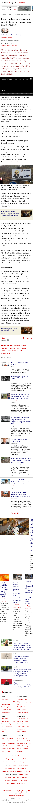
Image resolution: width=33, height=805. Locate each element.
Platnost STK (21, 751)
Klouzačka (23, 768)
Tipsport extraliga (6, 724)
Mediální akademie (11, 792)
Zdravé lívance (21, 724)
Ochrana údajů (10, 793)
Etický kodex (22, 792)
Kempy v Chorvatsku (7, 738)
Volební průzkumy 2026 (8, 701)
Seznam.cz (22, 2)
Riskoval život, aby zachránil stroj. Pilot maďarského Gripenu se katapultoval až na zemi (21, 420)
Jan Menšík (4, 35)
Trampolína (8, 768)
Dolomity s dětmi (6, 751)
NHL (2, 731)
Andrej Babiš (4, 348)
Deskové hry (16, 780)
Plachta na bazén (23, 765)
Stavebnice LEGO (10, 777)
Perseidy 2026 (22, 759)
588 (18, 40)
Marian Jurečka (5, 353)
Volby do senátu (6, 709)
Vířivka (28, 771)
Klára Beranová (12, 35)
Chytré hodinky (10, 783)
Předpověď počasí (11, 759)
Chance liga (4, 718)
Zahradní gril (20, 771)
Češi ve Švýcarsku (6, 746)
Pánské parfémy (21, 783)
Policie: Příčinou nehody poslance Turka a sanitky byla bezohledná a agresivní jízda (17, 592)
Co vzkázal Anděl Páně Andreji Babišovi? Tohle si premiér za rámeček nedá (20, 482)
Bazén (14, 765)
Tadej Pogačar (21, 707)
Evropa (13, 426)
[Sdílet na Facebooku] (8, 340)
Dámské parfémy (22, 777)
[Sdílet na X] (11, 340)
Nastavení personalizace (16, 795)
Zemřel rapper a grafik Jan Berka (20, 377)
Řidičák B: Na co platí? (24, 746)
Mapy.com (21, 756)
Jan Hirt (19, 704)
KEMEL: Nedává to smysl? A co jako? (20, 363)
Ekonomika (14, 443)
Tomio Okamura (21, 348)
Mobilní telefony (23, 774)
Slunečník (16, 768)
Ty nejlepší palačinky (23, 718)
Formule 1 (4, 729)
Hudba (12, 381)
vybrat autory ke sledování (7, 37)
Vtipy (12, 366)
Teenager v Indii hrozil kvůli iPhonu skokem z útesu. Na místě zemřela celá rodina (20, 396)
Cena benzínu (7, 762)
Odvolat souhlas (20, 793)
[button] (31, 79)
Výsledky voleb (5, 704)
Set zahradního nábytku (9, 771)
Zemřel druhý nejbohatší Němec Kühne (19, 440)
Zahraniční (13, 402)
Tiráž (28, 790)
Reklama (17, 790)
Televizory (24, 780)
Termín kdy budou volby (8, 707)
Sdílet (11, 40)
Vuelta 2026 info (22, 699)
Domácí (3, 218)
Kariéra (23, 790)
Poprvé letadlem (6, 741)
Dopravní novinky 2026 (24, 743)
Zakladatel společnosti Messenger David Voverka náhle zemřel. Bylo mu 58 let (20, 494)
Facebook (5, 790)
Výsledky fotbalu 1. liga (8, 721)
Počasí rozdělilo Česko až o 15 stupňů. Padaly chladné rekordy (4, 589)
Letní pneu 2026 (22, 738)
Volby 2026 (4, 699)
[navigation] (2, 2)
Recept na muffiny (22, 721)
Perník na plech (21, 731)
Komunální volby (6, 712)
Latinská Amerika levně (8, 748)
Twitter (11, 790)
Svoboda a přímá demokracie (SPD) (11, 350)
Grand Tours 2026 (22, 712)
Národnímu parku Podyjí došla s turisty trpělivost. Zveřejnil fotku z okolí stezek (21, 460)
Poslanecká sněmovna (20, 345)
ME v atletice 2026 (6, 726)
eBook (5, 40)
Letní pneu (8, 780)
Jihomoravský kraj (16, 465)
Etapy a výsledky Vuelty (24, 701)
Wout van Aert (21, 709)
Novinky (18, 35)
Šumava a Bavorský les (8, 743)
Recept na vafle (21, 729)
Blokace (12, 348)
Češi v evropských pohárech (20, 762)
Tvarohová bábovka (23, 726)
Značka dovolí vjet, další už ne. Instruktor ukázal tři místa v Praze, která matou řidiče (29, 592)
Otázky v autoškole (22, 748)
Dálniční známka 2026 (23, 741)
